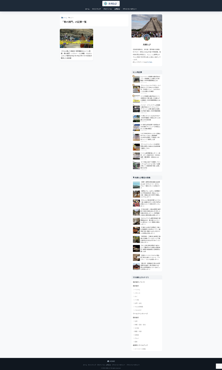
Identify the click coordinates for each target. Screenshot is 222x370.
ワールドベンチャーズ (140, 313)
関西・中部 (138, 331)
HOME (112, 361)
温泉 (136, 341)
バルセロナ (138, 310)
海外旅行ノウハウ (139, 282)
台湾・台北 (138, 303)
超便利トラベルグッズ (140, 345)
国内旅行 (136, 317)
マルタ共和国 (139, 306)
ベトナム (137, 289)
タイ (136, 296)
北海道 (137, 335)
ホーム (87, 9)
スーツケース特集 (140, 349)
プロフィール (107, 9)
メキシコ (137, 293)
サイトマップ (96, 9)
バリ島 (137, 300)
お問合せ (117, 9)
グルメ (137, 338)
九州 (136, 321)
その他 (137, 328)
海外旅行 (136, 286)
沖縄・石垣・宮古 (140, 324)
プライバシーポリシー (130, 9)
